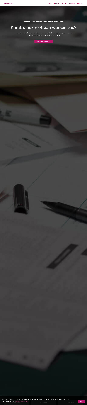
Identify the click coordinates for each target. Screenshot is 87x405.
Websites (64, 3)
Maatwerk (72, 3)
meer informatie (43, 41)
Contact (79, 3)
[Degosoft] (9, 3)
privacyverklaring (22, 401)
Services (56, 3)
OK (81, 402)
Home (49, 3)
